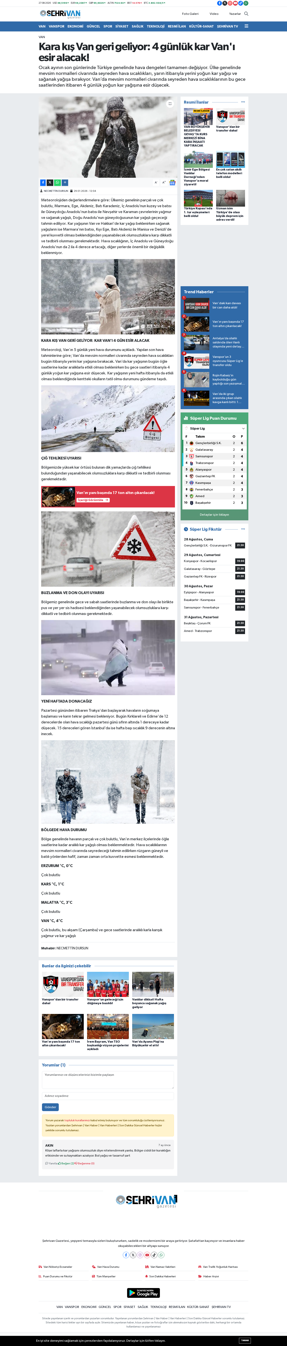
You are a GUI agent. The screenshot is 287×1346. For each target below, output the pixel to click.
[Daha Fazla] (65, 182)
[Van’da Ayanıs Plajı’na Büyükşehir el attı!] (153, 1026)
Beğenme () (86, 1163)
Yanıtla (52, 1163)
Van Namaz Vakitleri (163, 1266)
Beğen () (67, 1163)
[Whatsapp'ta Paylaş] (57, 182)
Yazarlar (235, 14)
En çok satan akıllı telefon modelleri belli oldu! (229, 173)
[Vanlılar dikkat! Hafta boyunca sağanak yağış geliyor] (153, 984)
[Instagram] (140, 1255)
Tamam (245, 1340)
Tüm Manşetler (106, 1276)
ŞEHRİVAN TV (227, 26)
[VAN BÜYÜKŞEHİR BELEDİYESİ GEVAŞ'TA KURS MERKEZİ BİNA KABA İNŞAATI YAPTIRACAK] (198, 116)
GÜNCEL (93, 26)
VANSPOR (56, 26)
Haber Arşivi (211, 1276)
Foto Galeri (190, 14)
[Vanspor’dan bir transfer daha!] (63, 984)
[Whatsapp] (161, 1255)
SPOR (107, 26)
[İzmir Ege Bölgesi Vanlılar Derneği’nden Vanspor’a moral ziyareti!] (198, 159)
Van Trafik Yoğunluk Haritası (220, 1266)
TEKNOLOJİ (156, 26)
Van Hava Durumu (108, 1266)
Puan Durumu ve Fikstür (57, 1276)
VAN (42, 26)
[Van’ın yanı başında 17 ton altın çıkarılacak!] (63, 1026)
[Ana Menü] (246, 26)
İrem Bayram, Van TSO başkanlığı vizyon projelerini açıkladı (107, 1045)
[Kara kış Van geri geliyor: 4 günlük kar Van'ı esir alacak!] (108, 137)
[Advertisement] (214, 255)
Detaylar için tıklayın (214, 514)
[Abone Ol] (172, 182)
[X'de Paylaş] (50, 182)
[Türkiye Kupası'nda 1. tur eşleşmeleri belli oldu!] (198, 198)
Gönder (50, 1107)
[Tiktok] (154, 1255)
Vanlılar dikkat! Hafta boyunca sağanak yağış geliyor (149, 1003)
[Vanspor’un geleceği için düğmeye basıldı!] (108, 984)
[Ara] (246, 14)
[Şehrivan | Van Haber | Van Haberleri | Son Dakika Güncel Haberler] (61, 14)
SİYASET (121, 26)
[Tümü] (243, 102)
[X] (133, 1255)
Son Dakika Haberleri (162, 1276)
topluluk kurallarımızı (77, 1120)
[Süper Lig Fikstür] (243, 529)
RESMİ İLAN (177, 26)
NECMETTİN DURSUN (56, 191)
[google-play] (143, 1292)
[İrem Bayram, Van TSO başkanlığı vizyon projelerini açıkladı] (108, 1026)
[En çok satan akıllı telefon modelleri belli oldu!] (230, 159)
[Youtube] (147, 1255)
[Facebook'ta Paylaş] (43, 182)
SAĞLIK (138, 26)
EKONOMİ (75, 26)
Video (214, 14)
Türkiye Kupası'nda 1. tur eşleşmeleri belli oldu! (198, 212)
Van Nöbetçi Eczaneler (58, 1266)
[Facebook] (126, 1255)
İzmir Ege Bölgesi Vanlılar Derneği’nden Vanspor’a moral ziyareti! (197, 177)
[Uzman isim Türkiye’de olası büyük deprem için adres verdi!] (230, 198)
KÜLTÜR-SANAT (201, 26)
